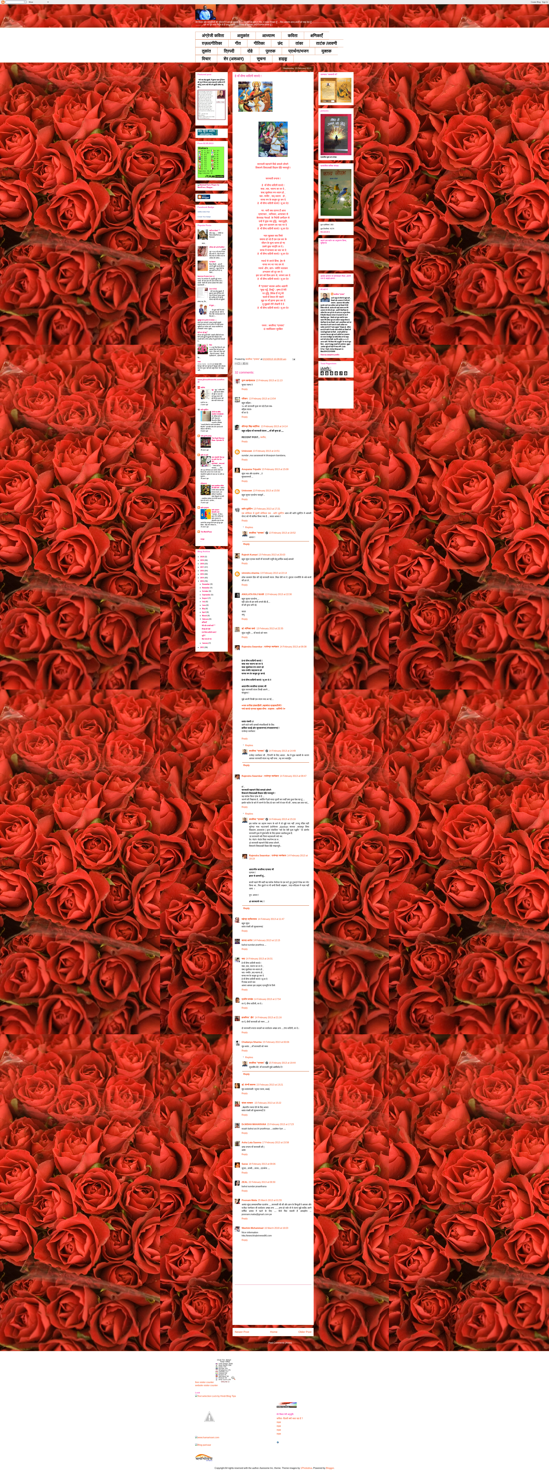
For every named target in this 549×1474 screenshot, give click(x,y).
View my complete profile (330, 354)
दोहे (250, 51)
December (206, 584)
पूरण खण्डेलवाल (248, 380)
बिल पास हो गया (207, 639)
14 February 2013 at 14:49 (282, 751)
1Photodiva (306, 1468)
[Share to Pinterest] (246, 363)
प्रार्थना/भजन (298, 51)
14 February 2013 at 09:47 (293, 776)
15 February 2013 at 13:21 (269, 1084)
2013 (202, 581)
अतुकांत (243, 35)
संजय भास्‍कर (248, 1103)
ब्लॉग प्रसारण (205, 507)
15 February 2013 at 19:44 (282, 1063)
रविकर (245, 398)
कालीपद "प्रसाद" (257, 533)
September (206, 594)
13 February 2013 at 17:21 (266, 509)
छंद (280, 43)
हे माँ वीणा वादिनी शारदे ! (209, 632)
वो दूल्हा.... (212, 305)
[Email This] (236, 363)
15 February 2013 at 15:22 (267, 1103)
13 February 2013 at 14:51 (266, 451)
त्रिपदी (229, 51)
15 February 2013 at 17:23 (280, 1124)
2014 (202, 577)
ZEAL (245, 1182)
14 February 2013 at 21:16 (268, 1017)
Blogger (330, 1468)
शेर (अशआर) (234, 58)
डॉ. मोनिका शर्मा (249, 628)
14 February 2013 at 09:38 (293, 646)
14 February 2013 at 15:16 (282, 819)
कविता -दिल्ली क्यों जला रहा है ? (290, 1418)
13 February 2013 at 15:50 (266, 490)
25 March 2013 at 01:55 (270, 1200)
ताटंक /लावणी (326, 43)
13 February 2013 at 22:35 (269, 628)
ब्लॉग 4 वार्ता (204, 455)
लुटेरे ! (204, 635)
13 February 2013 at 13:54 (262, 398)
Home (274, 1331)
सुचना (261, 58)
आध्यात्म (268, 35)
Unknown (247, 451)
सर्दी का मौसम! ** (214, 230)
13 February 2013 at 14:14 (274, 426)
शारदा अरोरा (247, 940)
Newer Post (242, 1331)
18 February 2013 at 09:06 (262, 1164)
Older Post (304, 1331)
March (204, 615)
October (205, 591)
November (206, 587)
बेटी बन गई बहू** (203, 332)
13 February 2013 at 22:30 (278, 594)
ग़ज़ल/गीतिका (212, 43)
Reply (245, 389)
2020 (202, 556)
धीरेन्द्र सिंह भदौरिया (251, 426)
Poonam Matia (249, 1200)
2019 (202, 560)
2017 (202, 567)
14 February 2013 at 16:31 (259, 958)
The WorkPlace (206, 531)
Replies (249, 527)
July (204, 601)
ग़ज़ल (199, 361)
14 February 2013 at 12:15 (266, 940)
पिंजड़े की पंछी (206, 629)
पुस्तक (270, 51)
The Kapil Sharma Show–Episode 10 (218, 439)
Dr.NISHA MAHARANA (254, 1124)
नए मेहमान (212, 261)
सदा (243, 958)
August (205, 598)
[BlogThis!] (238, 363)
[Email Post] (293, 359)
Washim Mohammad (252, 1228)
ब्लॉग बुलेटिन (247, 509)
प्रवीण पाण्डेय (247, 999)
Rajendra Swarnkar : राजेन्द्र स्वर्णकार (260, 646)
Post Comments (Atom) (280, 1343)
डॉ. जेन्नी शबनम (248, 1084)
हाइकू (283, 58)
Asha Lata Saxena (251, 1142)
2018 (202, 563)
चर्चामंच (203, 387)
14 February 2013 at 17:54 (267, 999)
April (204, 612)
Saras (245, 1164)
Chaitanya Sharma (252, 1042)
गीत (238, 43)
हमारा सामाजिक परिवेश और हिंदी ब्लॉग (218, 486)
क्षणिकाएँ (317, 35)
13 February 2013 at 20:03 (271, 554)
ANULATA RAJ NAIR (253, 594)
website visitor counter (206, 1385)
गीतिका (259, 43)
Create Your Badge (204, 217)
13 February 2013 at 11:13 (269, 380)
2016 (202, 570)
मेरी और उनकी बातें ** (208, 625)
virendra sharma (250, 573)
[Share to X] (241, 363)
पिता (210, 345)
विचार (206, 58)
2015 (202, 574)
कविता (293, 35)
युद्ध (213, 389)
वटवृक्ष (202, 539)
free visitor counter (204, 1382)
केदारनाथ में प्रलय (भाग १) (206, 276)
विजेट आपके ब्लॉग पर (325, 232)
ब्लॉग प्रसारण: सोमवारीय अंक (216, 510)
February (205, 619)
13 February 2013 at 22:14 (273, 573)
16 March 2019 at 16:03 (276, 1228)
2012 (202, 647)
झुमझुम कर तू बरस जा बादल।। (207, 320)
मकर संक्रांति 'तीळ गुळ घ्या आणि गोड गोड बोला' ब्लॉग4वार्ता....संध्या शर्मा (218, 460)
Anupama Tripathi (251, 469)
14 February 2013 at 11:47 (271, 919)
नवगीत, (263, 437)
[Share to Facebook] (244, 363)
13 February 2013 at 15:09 (275, 469)
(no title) (213, 288)
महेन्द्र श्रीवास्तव (249, 919)
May (203, 608)
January (205, 643)
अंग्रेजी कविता (213, 35)
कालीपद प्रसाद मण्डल (204, 212)
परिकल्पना (204, 483)
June (204, 605)
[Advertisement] (273, 1305)
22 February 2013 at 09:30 (262, 1182)
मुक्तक (326, 51)
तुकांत (206, 51)
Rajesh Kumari (250, 554)
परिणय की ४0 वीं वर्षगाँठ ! (217, 247)
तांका (299, 43)
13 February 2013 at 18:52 (282, 533)
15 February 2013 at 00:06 (275, 1042)
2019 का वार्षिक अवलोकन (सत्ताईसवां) (218, 412)
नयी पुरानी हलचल (206, 436)
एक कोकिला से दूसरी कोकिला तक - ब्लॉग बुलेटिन (263, 513)
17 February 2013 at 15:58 (275, 1142)
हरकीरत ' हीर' (248, 1017)
